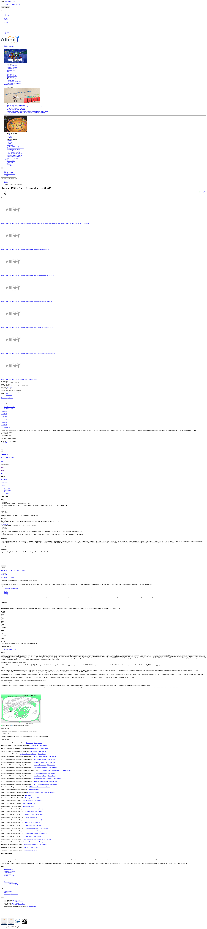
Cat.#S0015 (4, 422)
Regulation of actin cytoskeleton (15, 148)
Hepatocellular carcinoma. (31, 833)
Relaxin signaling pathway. (30, 850)
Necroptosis (10, 145)
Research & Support (9, 114)
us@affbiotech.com (10, 1)
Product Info (7, 489)
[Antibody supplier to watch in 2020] (11, 924)
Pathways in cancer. (28, 800)
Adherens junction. (35, 748)
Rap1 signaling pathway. (40, 765)
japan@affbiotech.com (17, 903)
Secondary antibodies (12, 67)
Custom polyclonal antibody (14, 83)
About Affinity (11, 161)
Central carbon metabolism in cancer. (32, 839)
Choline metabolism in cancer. (30, 841)
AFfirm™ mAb (11, 74)
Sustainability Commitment (11, 894)
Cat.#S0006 (4, 414)
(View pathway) (38, 743)
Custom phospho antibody (14, 81)
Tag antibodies (11, 70)
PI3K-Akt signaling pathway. (41, 781)
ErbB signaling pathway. (40, 759)
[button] (3, 381)
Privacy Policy (7, 892)
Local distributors (5, 442)
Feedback (9, 137)
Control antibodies (11, 68)
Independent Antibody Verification (16, 108)
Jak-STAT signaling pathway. (41, 784)
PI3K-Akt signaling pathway (14, 155)
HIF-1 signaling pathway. (40, 773)
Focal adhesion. (34, 745)
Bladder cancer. (29, 825)
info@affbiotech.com (18, 901)
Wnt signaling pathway (13, 150)
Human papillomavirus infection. (33, 798)
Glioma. (27, 817)
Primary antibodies (12, 65)
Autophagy (10, 140)
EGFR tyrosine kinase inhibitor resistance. (39, 787)
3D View (3, 566)
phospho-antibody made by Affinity (16, 109)
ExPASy (6, 593)
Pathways (6, 493)
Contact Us (10, 162)
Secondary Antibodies (9, 407)
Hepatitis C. (28, 795)
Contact (6, 159)
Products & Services (9, 46)
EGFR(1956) (4, 574)
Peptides (6, 175)
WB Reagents (10, 77)
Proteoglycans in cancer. (29, 803)
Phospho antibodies (12, 76)
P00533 (7, 393)
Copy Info (204, 192)
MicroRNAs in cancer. (28, 806)
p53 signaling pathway (13, 146)
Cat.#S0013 (4, 419)
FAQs (8, 134)
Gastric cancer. (28, 836)
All (4, 171)
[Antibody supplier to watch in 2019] (4, 924)
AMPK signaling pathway (14, 156)
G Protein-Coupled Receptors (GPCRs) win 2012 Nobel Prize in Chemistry (26, 112)
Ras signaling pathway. (39, 762)
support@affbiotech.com (19, 904)
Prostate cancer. (29, 820)
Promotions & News (9, 84)
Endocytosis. (29, 743)
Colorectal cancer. (29, 809)
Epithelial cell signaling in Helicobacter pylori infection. (41, 792)
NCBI (5, 591)
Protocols (9, 136)
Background (7, 491)
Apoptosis (9, 143)
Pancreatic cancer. (29, 811)
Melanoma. (27, 822)
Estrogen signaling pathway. (31, 844)
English (13, 4)
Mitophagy (10, 142)
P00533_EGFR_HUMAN (11, 649)
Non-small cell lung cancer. (31, 828)
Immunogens (7, 490)
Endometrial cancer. (30, 814)
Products (6, 182)
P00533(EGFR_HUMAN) (7, 570)
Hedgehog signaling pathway (14, 153)
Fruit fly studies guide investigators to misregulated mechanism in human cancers (27, 111)
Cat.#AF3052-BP (5, 427)
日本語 (18, 4)
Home (5, 45)
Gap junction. (33, 751)
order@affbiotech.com (18, 900)
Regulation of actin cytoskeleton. (28, 754)
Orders (9, 164)
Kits (8, 71)
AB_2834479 (9, 395)
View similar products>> (7, 398)
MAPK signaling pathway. (40, 756)
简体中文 (8, 4)
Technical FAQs (8, 891)
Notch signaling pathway (13, 152)
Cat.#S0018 (4, 425)
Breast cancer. (28, 830)
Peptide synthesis (11, 80)
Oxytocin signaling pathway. (31, 847)
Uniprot (6, 594)
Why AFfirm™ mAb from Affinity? (16, 105)
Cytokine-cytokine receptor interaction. (52, 770)
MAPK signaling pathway (14, 149)
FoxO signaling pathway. (40, 776)
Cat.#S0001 (4, 411)
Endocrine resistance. (34, 789)
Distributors (10, 165)
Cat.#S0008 (4, 416)
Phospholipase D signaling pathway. (43, 778)
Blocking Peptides (8, 408)
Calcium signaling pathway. (41, 767)
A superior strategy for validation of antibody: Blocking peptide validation (26, 106)
